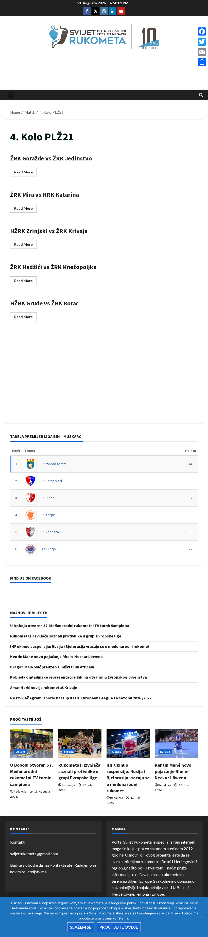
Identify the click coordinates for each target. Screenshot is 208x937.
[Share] (202, 62)
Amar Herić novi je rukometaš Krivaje (43, 687)
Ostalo (20, 751)
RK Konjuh (48, 515)
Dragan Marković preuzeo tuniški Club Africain (52, 666)
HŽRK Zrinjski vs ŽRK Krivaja (49, 231)
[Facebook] (202, 31)
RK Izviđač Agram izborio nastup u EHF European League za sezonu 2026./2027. (81, 697)
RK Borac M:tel (51, 481)
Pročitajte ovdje (118, 927)
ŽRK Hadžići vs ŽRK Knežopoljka (53, 267)
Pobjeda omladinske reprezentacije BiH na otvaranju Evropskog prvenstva (78, 677)
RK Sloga (47, 498)
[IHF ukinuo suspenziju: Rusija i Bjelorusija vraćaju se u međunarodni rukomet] (128, 743)
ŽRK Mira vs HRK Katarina (44, 195)
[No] (201, 916)
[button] (10, 95)
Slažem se (80, 927)
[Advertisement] (104, 71)
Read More (25, 173)
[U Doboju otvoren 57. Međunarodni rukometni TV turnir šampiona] (31, 743)
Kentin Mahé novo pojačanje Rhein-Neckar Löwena (56, 656)
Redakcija (20, 791)
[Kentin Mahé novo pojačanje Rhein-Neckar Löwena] (176, 743)
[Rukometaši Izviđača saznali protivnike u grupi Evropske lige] (79, 743)
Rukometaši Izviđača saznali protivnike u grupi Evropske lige (65, 635)
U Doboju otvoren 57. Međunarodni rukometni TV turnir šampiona (69, 625)
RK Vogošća (50, 532)
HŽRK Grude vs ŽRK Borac (44, 303)
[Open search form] (201, 95)
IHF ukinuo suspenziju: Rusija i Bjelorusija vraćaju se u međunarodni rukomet (80, 646)
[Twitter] (202, 42)
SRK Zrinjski (49, 549)
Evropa (69, 751)
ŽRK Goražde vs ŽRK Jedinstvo (51, 158)
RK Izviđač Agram (53, 464)
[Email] (202, 52)
